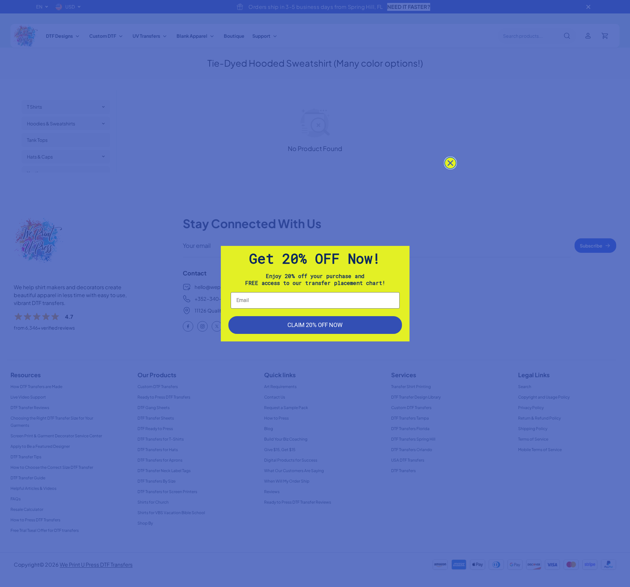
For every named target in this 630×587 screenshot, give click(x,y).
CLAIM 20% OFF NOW (315, 324)
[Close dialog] (450, 163)
